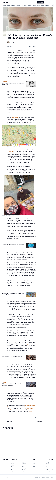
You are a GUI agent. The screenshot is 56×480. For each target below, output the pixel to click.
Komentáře (24, 463)
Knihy (34, 465)
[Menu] (52, 2)
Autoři (34, 462)
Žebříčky (29, 5)
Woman (38, 5)
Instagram (43, 477)
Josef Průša (30, 344)
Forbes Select (35, 466)
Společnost (13, 5)
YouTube (51, 477)
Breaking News (25, 469)
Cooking (25, 5)
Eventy (52, 5)
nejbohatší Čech (29, 405)
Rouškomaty (10, 151)
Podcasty (42, 5)
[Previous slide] (1, 5)
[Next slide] (54, 5)
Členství (47, 463)
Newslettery (47, 5)
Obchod (34, 463)
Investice (4, 5)
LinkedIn (47, 477)
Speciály (34, 5)
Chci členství (40, 2)
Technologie (18, 5)
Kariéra (47, 466)
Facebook (36, 477)
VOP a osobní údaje (49, 469)
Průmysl (8, 5)
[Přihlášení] (46, 2)
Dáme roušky (15, 117)
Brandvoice (24, 471)
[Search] (49, 2)
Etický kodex (48, 471)
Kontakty (47, 468)
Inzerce (47, 465)
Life (22, 5)
